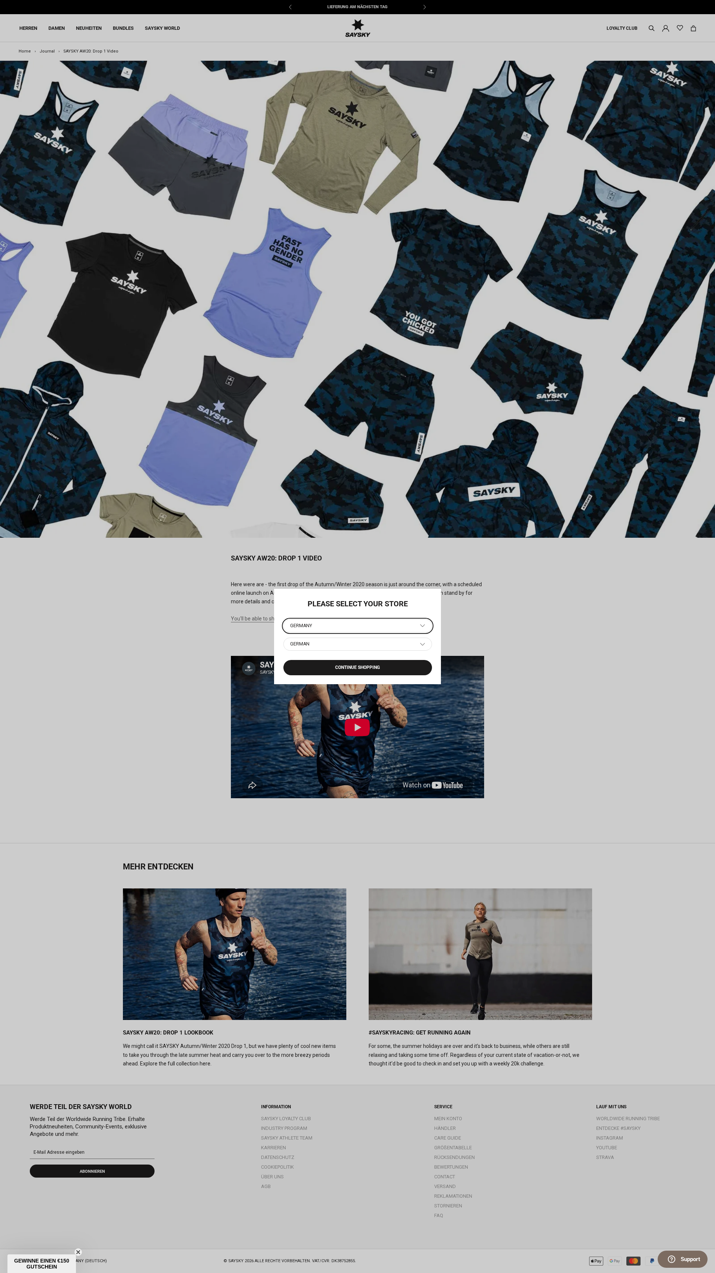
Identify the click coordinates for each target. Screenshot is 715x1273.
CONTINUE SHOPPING (357, 667)
